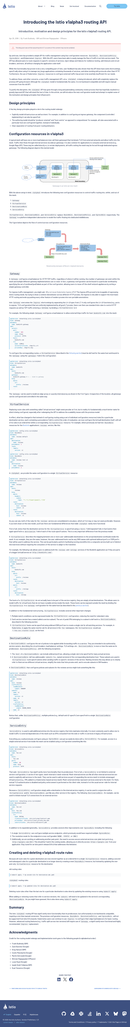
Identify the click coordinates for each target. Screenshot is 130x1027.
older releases (20, 1022)
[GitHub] (64, 1014)
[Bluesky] (116, 1014)
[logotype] (9, 1008)
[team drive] (72, 1014)
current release (8, 1022)
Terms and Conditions (77, 1022)
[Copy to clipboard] (118, 318)
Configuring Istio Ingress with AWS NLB (106, 988)
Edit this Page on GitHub (118, 1022)
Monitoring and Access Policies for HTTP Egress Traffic (29, 988)
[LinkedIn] (98, 1014)
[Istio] (9, 6)
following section (75, 353)
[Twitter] (107, 1014)
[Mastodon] (124, 1014)
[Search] (100, 6)
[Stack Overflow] (90, 1014)
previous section (82, 605)
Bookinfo (26, 425)
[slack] (81, 1014)
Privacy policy (91, 1022)
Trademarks (102, 1022)
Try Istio (117, 6)
